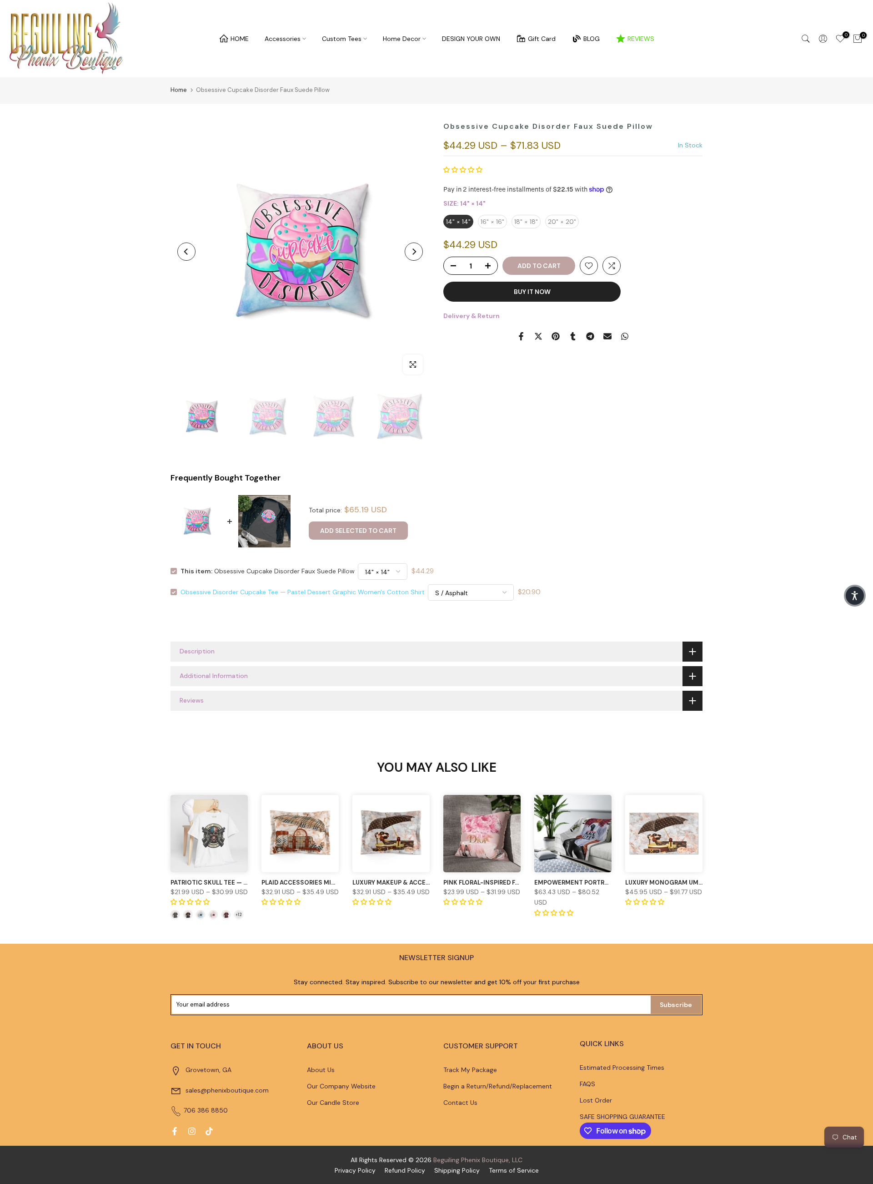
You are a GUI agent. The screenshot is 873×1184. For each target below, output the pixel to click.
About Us (321, 1070)
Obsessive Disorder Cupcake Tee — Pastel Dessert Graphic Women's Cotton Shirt (303, 592)
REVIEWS (640, 39)
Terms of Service (514, 1170)
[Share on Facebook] (521, 336)
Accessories (283, 39)
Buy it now (532, 292)
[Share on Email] (607, 336)
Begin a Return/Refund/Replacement (497, 1086)
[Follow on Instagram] (192, 1131)
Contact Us (460, 1102)
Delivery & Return (471, 316)
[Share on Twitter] (538, 336)
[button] (462, 170)
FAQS (587, 1084)
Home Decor (402, 39)
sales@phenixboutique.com (227, 1090)
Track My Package (470, 1070)
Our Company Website (341, 1086)
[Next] (414, 252)
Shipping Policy (457, 1170)
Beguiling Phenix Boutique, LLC (477, 1160)
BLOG (591, 39)
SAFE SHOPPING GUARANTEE (622, 1117)
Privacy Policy (355, 1170)
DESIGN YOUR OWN (471, 39)
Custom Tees (341, 39)
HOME (240, 39)
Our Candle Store (333, 1102)
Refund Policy (405, 1170)
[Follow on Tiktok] (209, 1131)
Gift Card (542, 39)
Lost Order (596, 1100)
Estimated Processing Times (622, 1067)
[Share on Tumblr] (573, 336)
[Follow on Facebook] (175, 1131)
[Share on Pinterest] (556, 336)
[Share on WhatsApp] (625, 336)
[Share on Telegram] (590, 336)
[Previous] (186, 252)
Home (179, 90)
